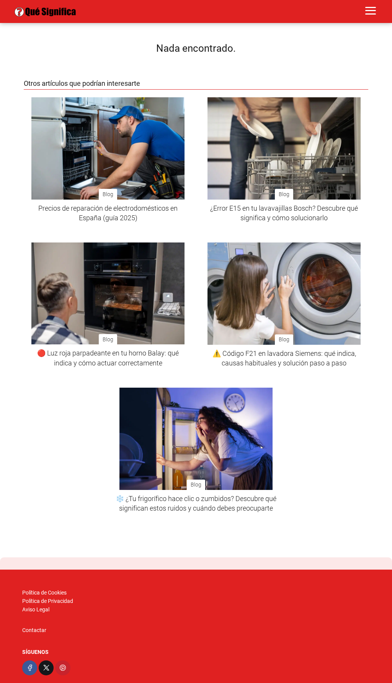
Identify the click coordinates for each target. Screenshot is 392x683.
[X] (46, 667)
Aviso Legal (35, 609)
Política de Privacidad (47, 601)
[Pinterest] (62, 667)
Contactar (34, 630)
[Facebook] (29, 667)
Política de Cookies (44, 593)
